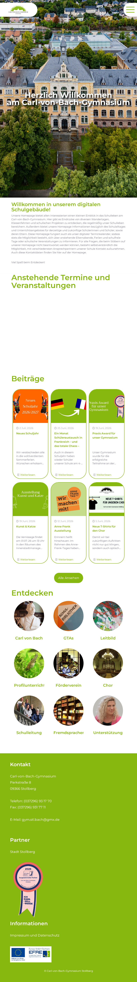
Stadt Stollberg (22, 852)
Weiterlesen (27, 474)
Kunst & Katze (26, 526)
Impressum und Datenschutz (34, 935)
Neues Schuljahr (27, 433)
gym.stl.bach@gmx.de (40, 820)
